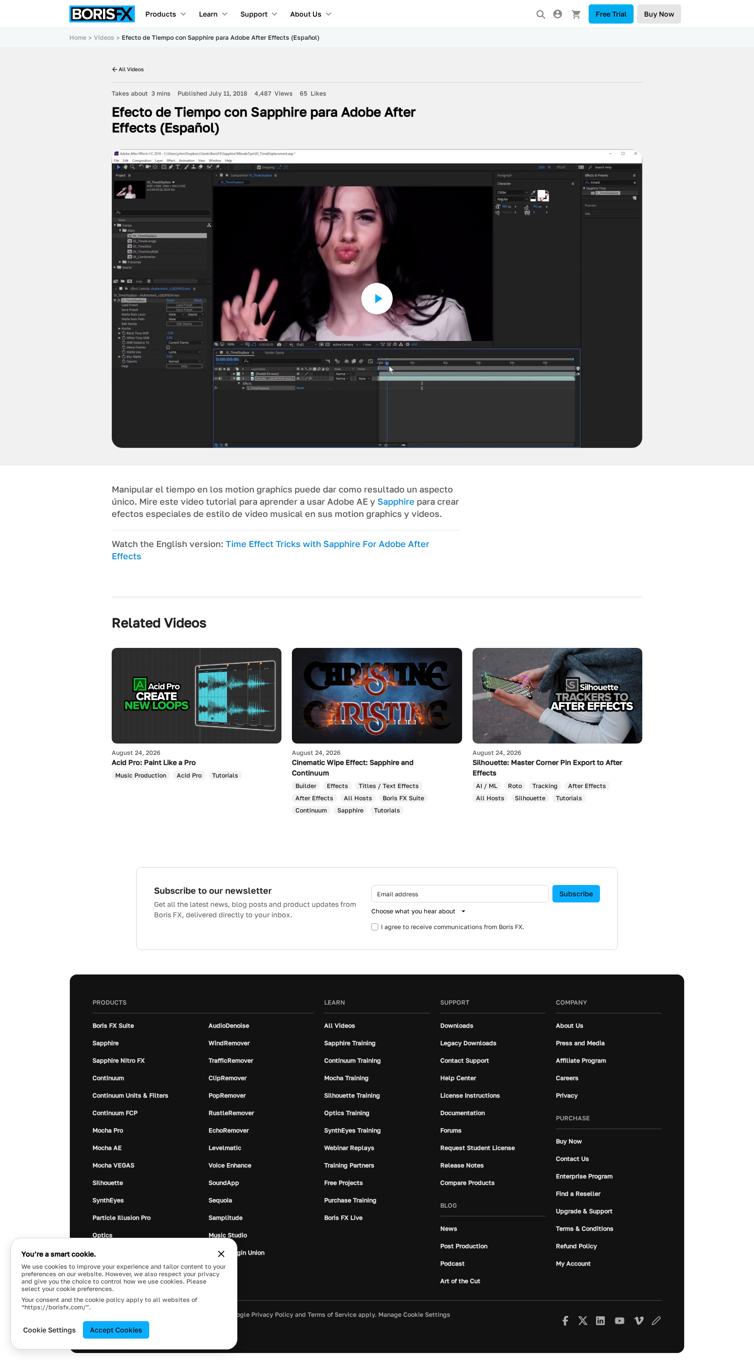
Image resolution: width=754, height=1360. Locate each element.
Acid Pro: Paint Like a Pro (154, 762)
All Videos (131, 69)
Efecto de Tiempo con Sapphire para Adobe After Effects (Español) (220, 37)
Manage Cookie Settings (414, 1314)
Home (77, 37)
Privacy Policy (272, 1314)
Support (253, 14)
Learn (208, 14)
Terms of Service (332, 1314)
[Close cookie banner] (221, 1254)
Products (160, 14)
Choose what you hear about (413, 911)
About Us (306, 14)
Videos (104, 37)
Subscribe (576, 893)
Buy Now (659, 14)
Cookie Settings (49, 1330)
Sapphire (396, 501)
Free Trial (611, 14)
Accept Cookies (116, 1330)
